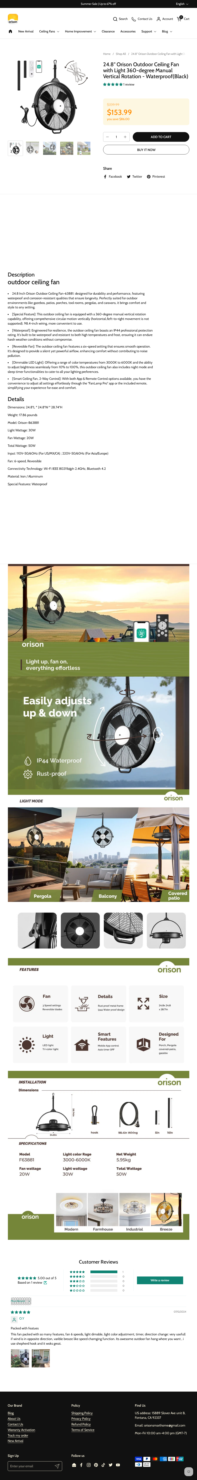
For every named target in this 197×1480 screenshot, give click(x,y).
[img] (20, 1312)
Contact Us (15, 1424)
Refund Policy (81, 1424)
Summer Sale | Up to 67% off (98, 3)
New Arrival (15, 1441)
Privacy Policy (81, 1419)
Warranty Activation (21, 1430)
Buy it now (146, 150)
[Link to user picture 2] (41, 1358)
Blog (11, 1413)
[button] (120, 19)
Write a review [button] (160, 1280)
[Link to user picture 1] (20, 1358)
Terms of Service (82, 1430)
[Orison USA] (13, 19)
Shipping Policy (82, 1413)
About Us (14, 1419)
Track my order (18, 1435)
